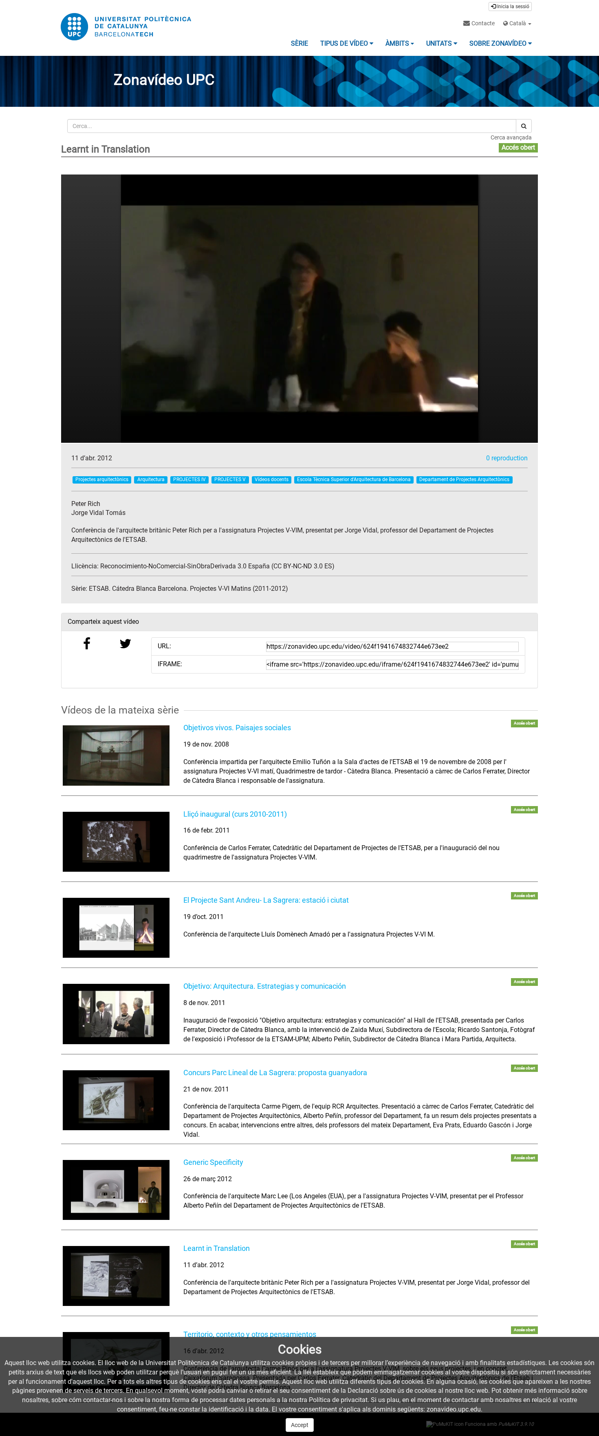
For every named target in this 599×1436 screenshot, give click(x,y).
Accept (299, 1425)
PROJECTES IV (189, 479)
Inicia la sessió (512, 6)
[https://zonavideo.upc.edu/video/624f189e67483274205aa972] (116, 755)
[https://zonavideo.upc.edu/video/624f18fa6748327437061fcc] (116, 1014)
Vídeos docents (271, 479)
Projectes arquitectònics (101, 479)
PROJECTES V (230, 479)
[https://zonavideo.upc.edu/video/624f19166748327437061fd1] (116, 1100)
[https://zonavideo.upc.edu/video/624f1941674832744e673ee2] (116, 1276)
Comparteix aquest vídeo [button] (103, 621)
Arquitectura (151, 479)
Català (517, 23)
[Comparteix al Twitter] (125, 646)
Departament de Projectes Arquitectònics (464, 479)
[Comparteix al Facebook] (86, 646)
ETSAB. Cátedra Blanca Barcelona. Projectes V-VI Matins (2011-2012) (188, 588)
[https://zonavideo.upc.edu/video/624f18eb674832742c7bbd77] (116, 928)
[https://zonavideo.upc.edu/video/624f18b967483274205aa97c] (116, 842)
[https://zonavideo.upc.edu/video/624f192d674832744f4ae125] (116, 1190)
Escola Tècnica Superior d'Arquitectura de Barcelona (354, 479)
